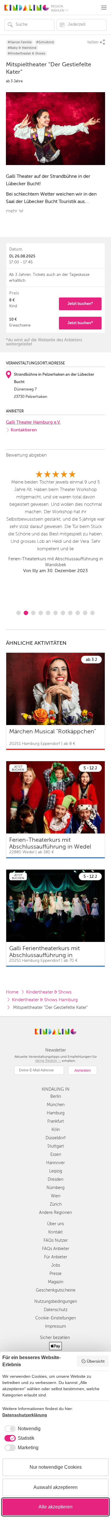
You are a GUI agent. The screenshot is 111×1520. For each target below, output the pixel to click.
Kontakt (55, 1232)
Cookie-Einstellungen (55, 1318)
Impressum (55, 1326)
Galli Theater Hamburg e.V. (33, 422)
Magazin (55, 1282)
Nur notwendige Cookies (56, 1467)
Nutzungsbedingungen (55, 1301)
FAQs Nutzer (56, 1240)
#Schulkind (45, 42)
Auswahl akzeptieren (55, 1487)
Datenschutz (55, 1310)
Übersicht (95, 1361)
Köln (56, 1129)
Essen (55, 1154)
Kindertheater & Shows (49, 992)
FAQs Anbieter (55, 1249)
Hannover (55, 1163)
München (56, 1105)
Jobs (55, 1265)
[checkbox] (21, 1428)
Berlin (55, 1096)
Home (12, 992)
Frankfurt (55, 1121)
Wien (55, 1196)
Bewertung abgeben (26, 455)
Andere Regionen (55, 1212)
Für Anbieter (55, 1257)
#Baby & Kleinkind (22, 48)
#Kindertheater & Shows (26, 53)
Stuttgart (55, 1146)
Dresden (55, 1179)
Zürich (56, 1204)
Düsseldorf (55, 1138)
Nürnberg (55, 1187)
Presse (55, 1273)
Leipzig (55, 1171)
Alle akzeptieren (55, 1506)
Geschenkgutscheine (55, 1290)
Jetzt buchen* (80, 303)
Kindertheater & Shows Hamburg (45, 999)
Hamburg (56, 1113)
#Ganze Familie (20, 42)
